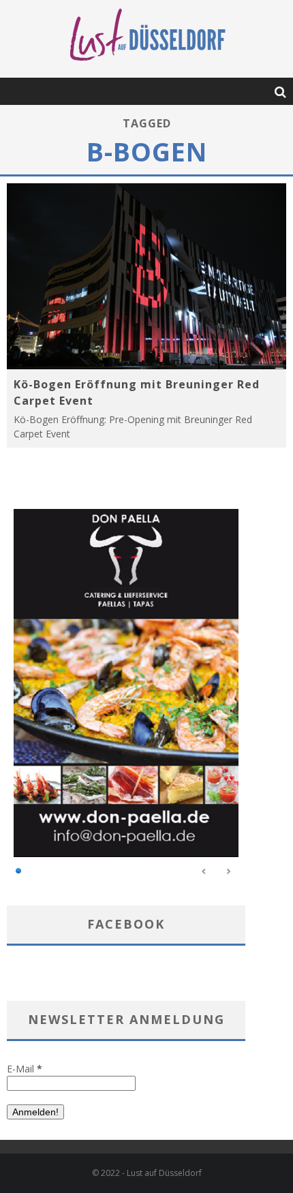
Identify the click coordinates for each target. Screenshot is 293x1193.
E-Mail (24, 1068)
